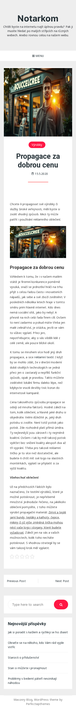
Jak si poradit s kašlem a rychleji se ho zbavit (38, 632)
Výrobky (37, 145)
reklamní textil (43, 357)
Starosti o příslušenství (23, 657)
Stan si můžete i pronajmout (27, 668)
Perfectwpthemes (38, 704)
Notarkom (37, 18)
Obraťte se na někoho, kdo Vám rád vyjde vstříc (36, 645)
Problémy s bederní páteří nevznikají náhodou (32, 681)
